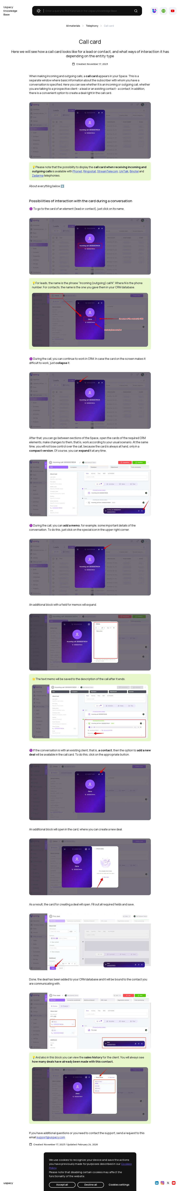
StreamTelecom (107, 171)
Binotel (134, 171)
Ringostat (89, 171)
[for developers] (163, 11)
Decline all (90, 1184)
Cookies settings (119, 1184)
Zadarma (37, 175)
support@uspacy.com (50, 1137)
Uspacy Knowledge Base (10, 10)
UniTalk (123, 171)
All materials (73, 25)
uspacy (8, 1183)
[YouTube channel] (172, 11)
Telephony (92, 25)
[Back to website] (154, 11)
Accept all (62, 1184)
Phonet (77, 171)
